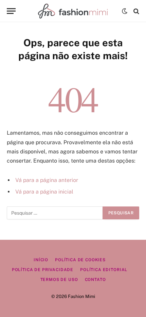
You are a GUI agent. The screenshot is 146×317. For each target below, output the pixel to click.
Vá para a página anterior (46, 180)
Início (41, 259)
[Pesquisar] (135, 11)
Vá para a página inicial (44, 191)
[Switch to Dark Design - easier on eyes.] (124, 11)
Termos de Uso (59, 279)
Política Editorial (103, 269)
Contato (95, 279)
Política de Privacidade (42, 269)
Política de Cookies (80, 259)
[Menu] (11, 11)
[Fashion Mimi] (73, 11)
